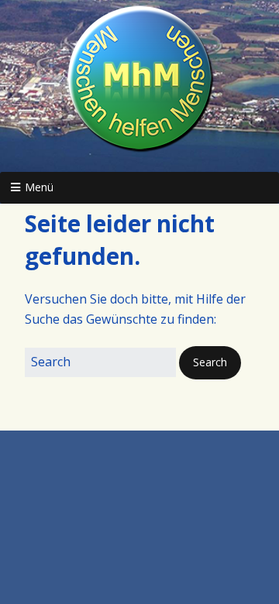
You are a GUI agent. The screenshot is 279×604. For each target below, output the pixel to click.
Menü (39, 187)
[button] (210, 362)
